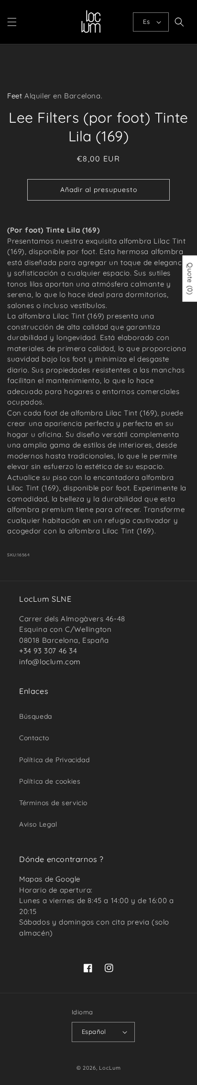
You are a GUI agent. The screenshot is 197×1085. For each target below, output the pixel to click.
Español (94, 1031)
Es (146, 21)
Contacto (34, 738)
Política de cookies (49, 781)
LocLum (109, 1067)
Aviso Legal (38, 824)
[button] (11, 21)
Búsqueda (35, 716)
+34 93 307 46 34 (48, 650)
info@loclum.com (50, 661)
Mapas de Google (49, 878)
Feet (14, 95)
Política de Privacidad (54, 759)
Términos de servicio (53, 802)
